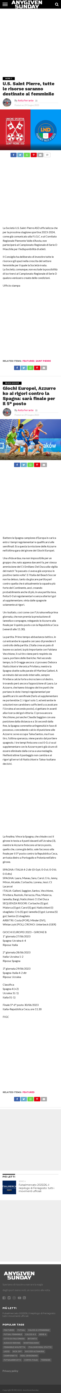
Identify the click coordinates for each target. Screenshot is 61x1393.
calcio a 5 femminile (38, 1330)
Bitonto (32, 1339)
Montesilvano (31, 1343)
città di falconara (14, 1339)
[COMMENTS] (47, 154)
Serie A (42, 1334)
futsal (21, 1330)
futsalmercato (12, 1360)
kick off (17, 1351)
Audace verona (12, 1343)
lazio (6, 1351)
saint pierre (43, 361)
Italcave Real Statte (40, 1347)
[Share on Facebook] (14, 154)
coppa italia (31, 1360)
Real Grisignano (29, 1356)
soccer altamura (34, 1351)
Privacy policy (10, 1370)
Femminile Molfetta (14, 1347)
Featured (29, 361)
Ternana (45, 1360)
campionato (10, 1356)
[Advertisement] (30, 39)
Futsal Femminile (13, 1334)
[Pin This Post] (33, 154)
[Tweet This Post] (20, 154)
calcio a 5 (30, 1334)
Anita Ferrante (26, 100)
